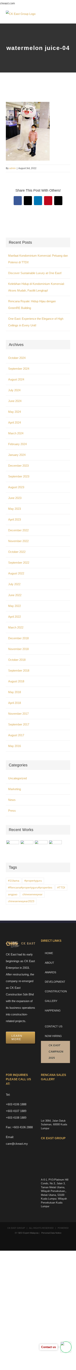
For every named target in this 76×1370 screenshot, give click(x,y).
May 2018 (14, 692)
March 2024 (15, 433)
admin (12, 168)
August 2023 (16, 487)
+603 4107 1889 (16, 1111)
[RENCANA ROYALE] (41, 844)
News (12, 799)
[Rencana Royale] (12, 847)
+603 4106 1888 (16, 1104)
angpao (12, 894)
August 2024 (16, 379)
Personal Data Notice (51, 1233)
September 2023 (18, 476)
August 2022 (16, 573)
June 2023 (14, 498)
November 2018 (18, 649)
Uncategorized (17, 778)
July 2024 (14, 390)
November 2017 (18, 713)
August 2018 (16, 681)
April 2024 (14, 422)
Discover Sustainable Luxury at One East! (35, 273)
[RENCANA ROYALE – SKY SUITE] (55, 847)
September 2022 (18, 562)
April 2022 (14, 616)
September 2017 (18, 724)
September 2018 (18, 670)
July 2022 (14, 584)
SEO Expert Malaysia (28, 1233)
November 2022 (18, 541)
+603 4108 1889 (16, 1117)
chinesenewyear (32, 894)
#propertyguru (33, 880)
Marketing (14, 789)
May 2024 (14, 411)
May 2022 (14, 606)
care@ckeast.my (17, 1143)
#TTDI (61, 887)
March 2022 (15, 627)
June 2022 (14, 595)
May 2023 (14, 508)
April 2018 (14, 702)
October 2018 (17, 659)
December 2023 (18, 465)
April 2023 (14, 519)
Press (12, 810)
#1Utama (13, 880)
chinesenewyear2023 (21, 901)
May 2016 (14, 746)
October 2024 (17, 357)
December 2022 (18, 530)
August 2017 (16, 735)
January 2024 (17, 454)
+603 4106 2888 (22, 1127)
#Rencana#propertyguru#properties (30, 887)
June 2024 (14, 401)
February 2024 (17, 444)
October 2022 (17, 551)
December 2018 (18, 638)
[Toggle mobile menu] (68, 17)
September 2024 (18, 368)
